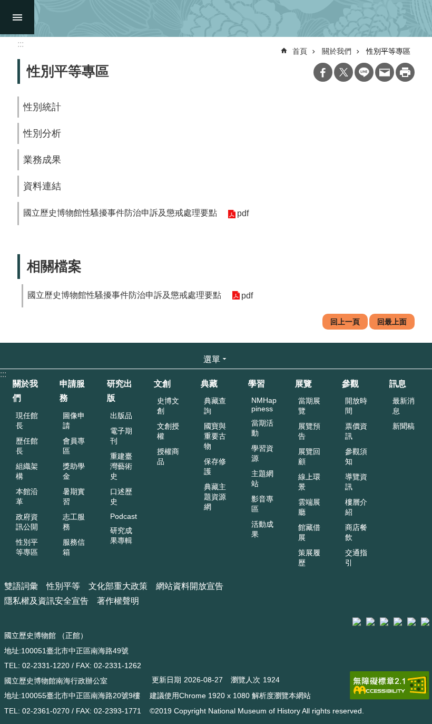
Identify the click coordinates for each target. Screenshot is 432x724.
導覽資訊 (356, 481)
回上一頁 (345, 321)
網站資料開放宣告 (189, 586)
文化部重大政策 (118, 586)
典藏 (209, 383)
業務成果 (42, 160)
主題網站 (262, 478)
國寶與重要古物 (215, 436)
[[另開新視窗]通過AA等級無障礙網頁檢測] (389, 685)
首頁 (299, 51)
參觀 (350, 383)
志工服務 (74, 522)
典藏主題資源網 (215, 496)
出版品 (121, 415)
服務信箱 (74, 547)
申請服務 (72, 390)
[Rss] (425, 621)
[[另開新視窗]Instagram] (398, 621)
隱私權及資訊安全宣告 (46, 600)
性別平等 (63, 586)
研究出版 (119, 390)
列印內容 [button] (405, 72)
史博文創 (168, 406)
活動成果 (262, 529)
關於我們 (336, 51)
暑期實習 (74, 496)
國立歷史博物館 (222, 18)
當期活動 (262, 428)
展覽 (303, 383)
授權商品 (168, 456)
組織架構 (27, 471)
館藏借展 (309, 532)
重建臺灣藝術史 (121, 466)
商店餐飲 (356, 532)
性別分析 (42, 133)
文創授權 (168, 431)
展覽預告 (309, 431)
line (364, 72)
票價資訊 (356, 431)
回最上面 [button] (392, 321)
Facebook (322, 72)
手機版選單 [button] (17, 17)
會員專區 (74, 446)
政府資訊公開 (27, 522)
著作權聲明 (118, 600)
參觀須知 (356, 456)
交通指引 (356, 557)
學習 (256, 383)
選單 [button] (211, 359)
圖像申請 (74, 420)
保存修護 (215, 466)
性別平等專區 (388, 51)
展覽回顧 (309, 456)
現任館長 (27, 420)
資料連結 (42, 186)
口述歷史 (121, 496)
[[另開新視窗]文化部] (357, 621)
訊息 (397, 383)
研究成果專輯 (121, 535)
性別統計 (42, 107)
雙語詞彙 (21, 586)
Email (384, 72)
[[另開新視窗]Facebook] (384, 621)
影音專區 (262, 504)
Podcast (123, 516)
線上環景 (309, 481)
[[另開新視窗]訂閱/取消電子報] (370, 621)
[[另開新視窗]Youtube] (411, 621)
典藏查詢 (215, 406)
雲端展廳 (309, 507)
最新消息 (403, 406)
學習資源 (262, 453)
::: (3, 374)
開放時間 (356, 406)
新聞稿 (403, 426)
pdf (243, 213)
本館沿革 (27, 496)
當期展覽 (309, 406)
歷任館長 (27, 446)
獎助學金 (74, 471)
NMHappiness (264, 404)
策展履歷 (309, 557)
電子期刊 (121, 436)
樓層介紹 (356, 507)
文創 (162, 383)
